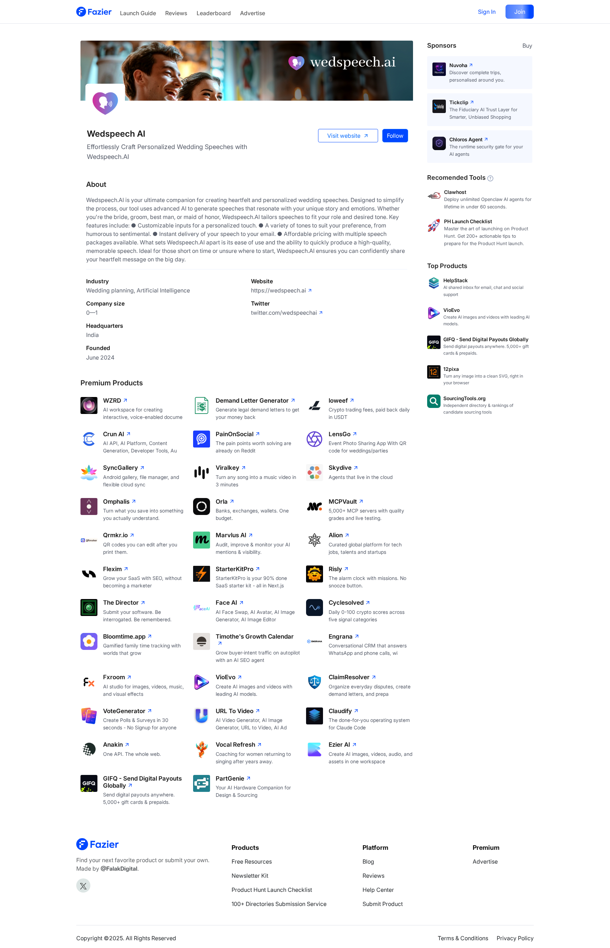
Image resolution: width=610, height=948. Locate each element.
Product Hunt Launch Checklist (272, 889)
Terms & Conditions (463, 938)
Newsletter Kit (250, 875)
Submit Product (383, 903)
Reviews (176, 13)
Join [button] (519, 11)
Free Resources (252, 861)
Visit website (343, 135)
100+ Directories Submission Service (279, 903)
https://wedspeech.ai (278, 290)
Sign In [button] (487, 11)
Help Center (378, 889)
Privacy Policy (515, 938)
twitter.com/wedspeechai (284, 312)
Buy (527, 45)
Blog (368, 861)
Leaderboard (214, 13)
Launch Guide (138, 13)
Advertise (252, 13)
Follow (395, 135)
